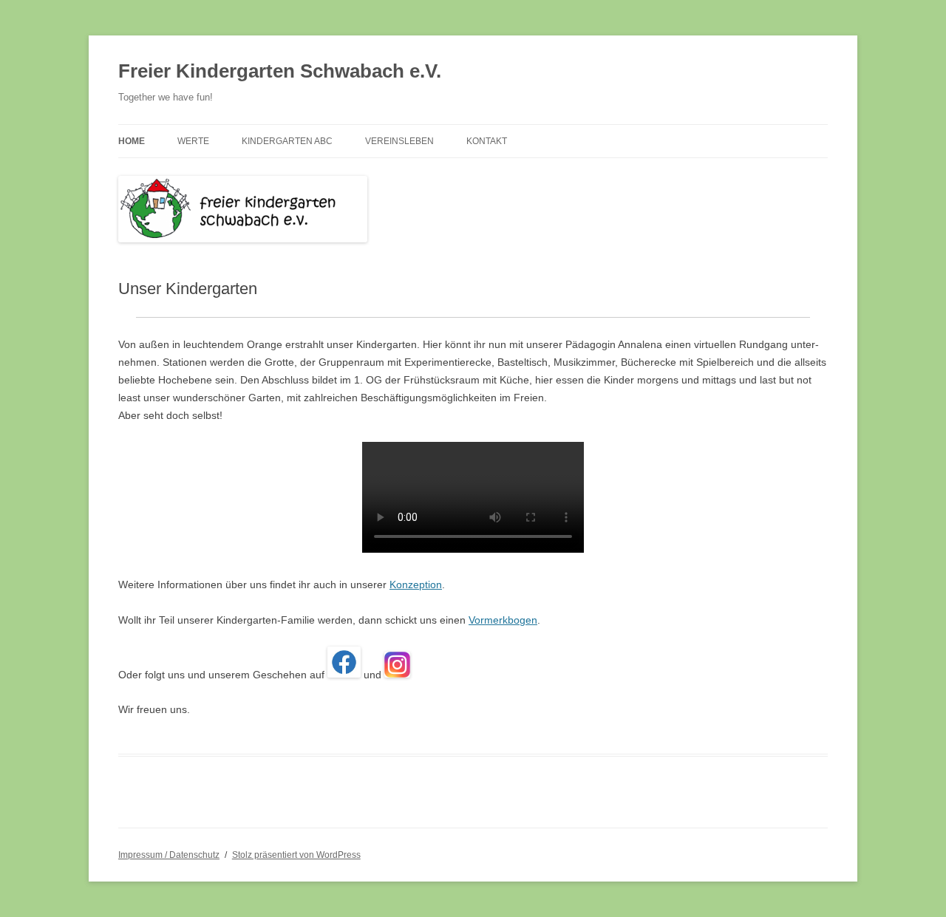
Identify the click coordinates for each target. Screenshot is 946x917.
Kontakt (486, 141)
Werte (193, 141)
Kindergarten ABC (287, 141)
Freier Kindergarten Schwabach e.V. (279, 71)
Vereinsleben (399, 141)
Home (131, 141)
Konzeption (415, 584)
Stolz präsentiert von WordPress (296, 855)
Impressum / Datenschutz (169, 855)
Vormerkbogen (503, 620)
